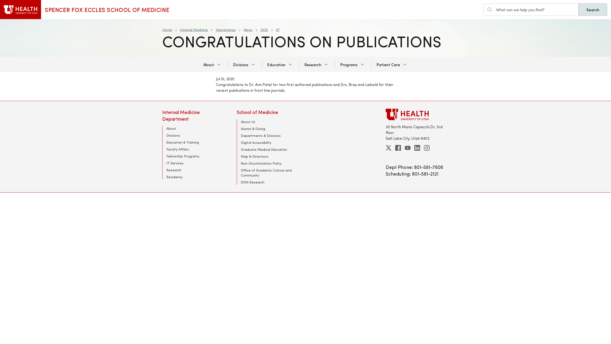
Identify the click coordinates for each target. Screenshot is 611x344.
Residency (174, 177)
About (208, 64)
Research (313, 64)
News (248, 29)
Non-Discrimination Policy (261, 163)
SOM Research (252, 182)
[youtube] (408, 148)
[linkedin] (417, 148)
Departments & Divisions (261, 135)
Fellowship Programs (183, 156)
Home (167, 29)
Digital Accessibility (256, 142)
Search (592, 9)
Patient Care (388, 64)
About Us (248, 121)
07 (277, 29)
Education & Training (182, 142)
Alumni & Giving (253, 128)
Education (276, 64)
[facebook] (398, 148)
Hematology (226, 29)
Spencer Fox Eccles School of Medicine (107, 9)
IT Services (175, 163)
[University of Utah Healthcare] (417, 114)
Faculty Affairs (177, 149)
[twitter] (388, 148)
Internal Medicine (194, 29)
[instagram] (427, 148)
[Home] (20, 9)
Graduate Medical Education (264, 149)
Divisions (240, 64)
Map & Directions (255, 156)
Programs (349, 64)
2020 (264, 29)
